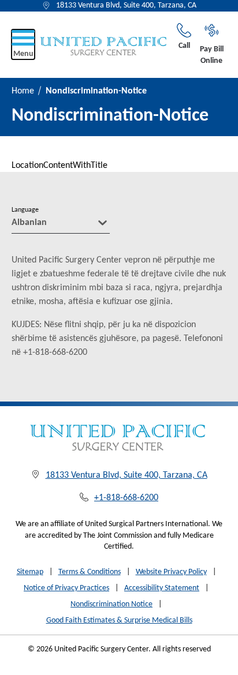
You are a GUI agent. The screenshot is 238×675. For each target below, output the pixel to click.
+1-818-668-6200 (126, 497)
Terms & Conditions (89, 572)
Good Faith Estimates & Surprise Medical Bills (119, 620)
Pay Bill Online (212, 55)
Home (23, 91)
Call (184, 46)
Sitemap (30, 572)
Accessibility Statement (161, 588)
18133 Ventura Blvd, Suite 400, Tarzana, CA (126, 5)
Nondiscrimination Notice (111, 604)
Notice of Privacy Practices (66, 588)
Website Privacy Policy (171, 572)
